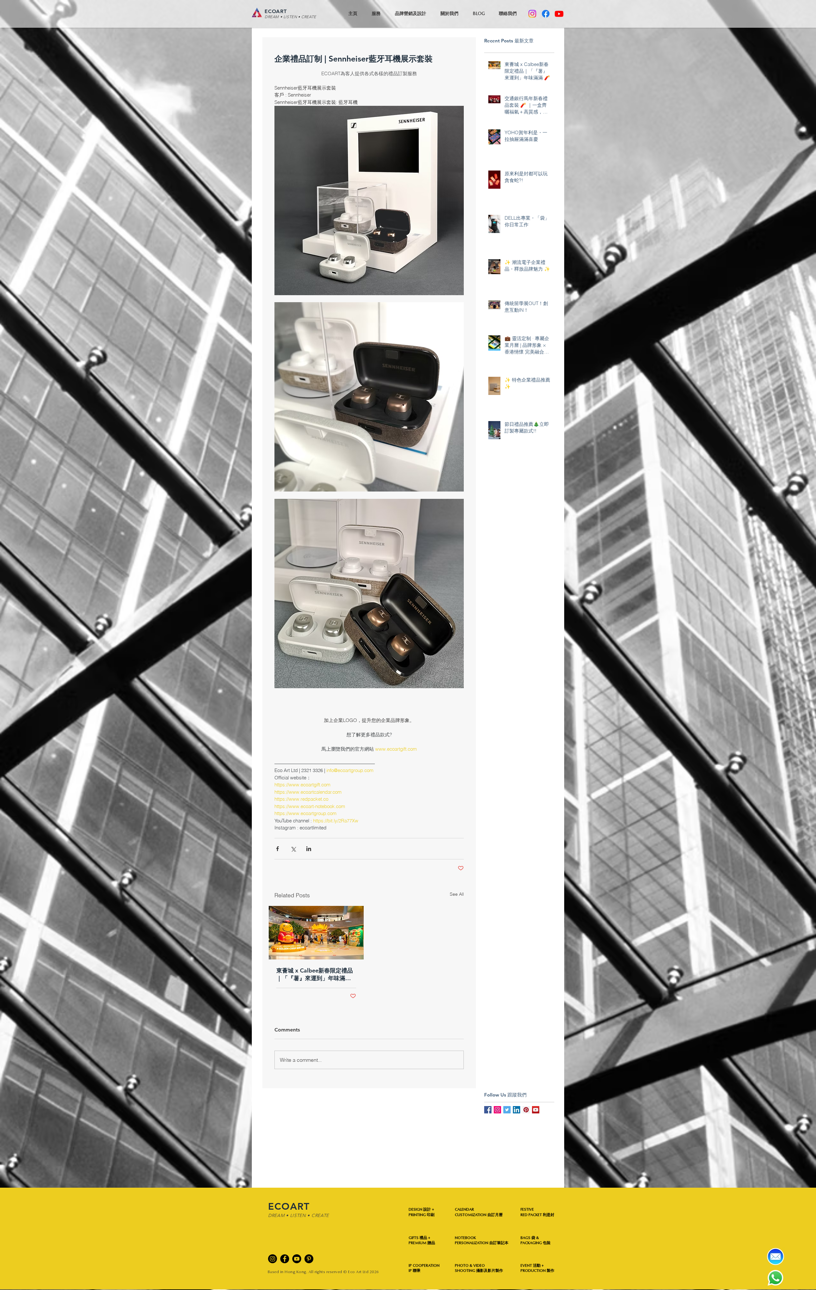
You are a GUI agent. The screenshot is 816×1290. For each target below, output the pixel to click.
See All (457, 894)
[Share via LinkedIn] (309, 849)
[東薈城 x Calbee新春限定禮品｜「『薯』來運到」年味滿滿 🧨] (316, 932)
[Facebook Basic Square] (488, 1109)
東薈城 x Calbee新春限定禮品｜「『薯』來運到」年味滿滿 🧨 (314, 974)
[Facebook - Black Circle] (284, 1258)
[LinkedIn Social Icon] (516, 1109)
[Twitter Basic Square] (507, 1109)
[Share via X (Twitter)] (293, 849)
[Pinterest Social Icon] (526, 1109)
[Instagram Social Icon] (497, 1109)
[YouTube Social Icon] (535, 1109)
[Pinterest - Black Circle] (308, 1258)
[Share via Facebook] (277, 849)
